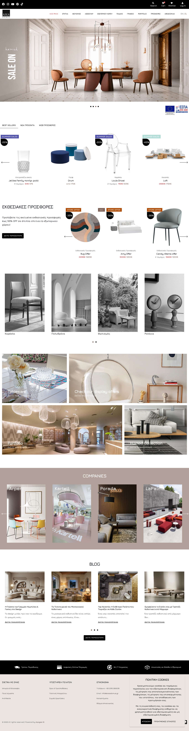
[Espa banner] (176, 109)
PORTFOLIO (142, 14)
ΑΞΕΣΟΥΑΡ (89, 14)
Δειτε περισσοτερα (13, 236)
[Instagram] (9, 4)
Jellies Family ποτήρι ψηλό (23, 180)
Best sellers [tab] (9, 125)
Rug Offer (85, 253)
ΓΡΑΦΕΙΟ (130, 14)
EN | (182, 13)
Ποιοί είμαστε (8, 693)
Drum (71, 180)
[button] (92, 342)
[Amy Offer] (126, 227)
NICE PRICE (54, 14)
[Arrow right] (180, 67)
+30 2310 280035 (113, 688)
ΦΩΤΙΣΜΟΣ (76, 14)
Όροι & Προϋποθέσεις (58, 688)
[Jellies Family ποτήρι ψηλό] (23, 153)
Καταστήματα (102, 698)
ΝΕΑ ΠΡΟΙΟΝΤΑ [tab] (27, 125)
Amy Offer (126, 253)
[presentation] (6, 513)
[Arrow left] (7, 67)
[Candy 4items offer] (166, 227)
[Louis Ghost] (118, 153)
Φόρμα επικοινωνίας (105, 703)
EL (186, 13)
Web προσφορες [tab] (47, 125)
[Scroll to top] (184, 728)
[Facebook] (4, 4)
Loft (165, 180)
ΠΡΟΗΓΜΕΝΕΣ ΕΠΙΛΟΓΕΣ (165, 721)
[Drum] (71, 153)
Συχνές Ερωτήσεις (57, 698)
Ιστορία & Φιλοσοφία (10, 688)
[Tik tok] (23, 4)
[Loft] (165, 153)
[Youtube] (13, 4)
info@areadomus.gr (110, 693)
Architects (6, 698)
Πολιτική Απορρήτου (58, 693)
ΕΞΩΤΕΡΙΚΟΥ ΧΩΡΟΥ (104, 14)
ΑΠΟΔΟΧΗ (146, 721)
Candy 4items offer (166, 253)
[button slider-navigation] (91, 106)
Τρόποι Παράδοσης (29, 667)
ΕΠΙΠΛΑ (65, 14)
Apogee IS (40, 722)
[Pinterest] (18, 4)
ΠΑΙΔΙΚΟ (119, 14)
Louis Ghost (118, 180)
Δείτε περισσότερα (19, 395)
